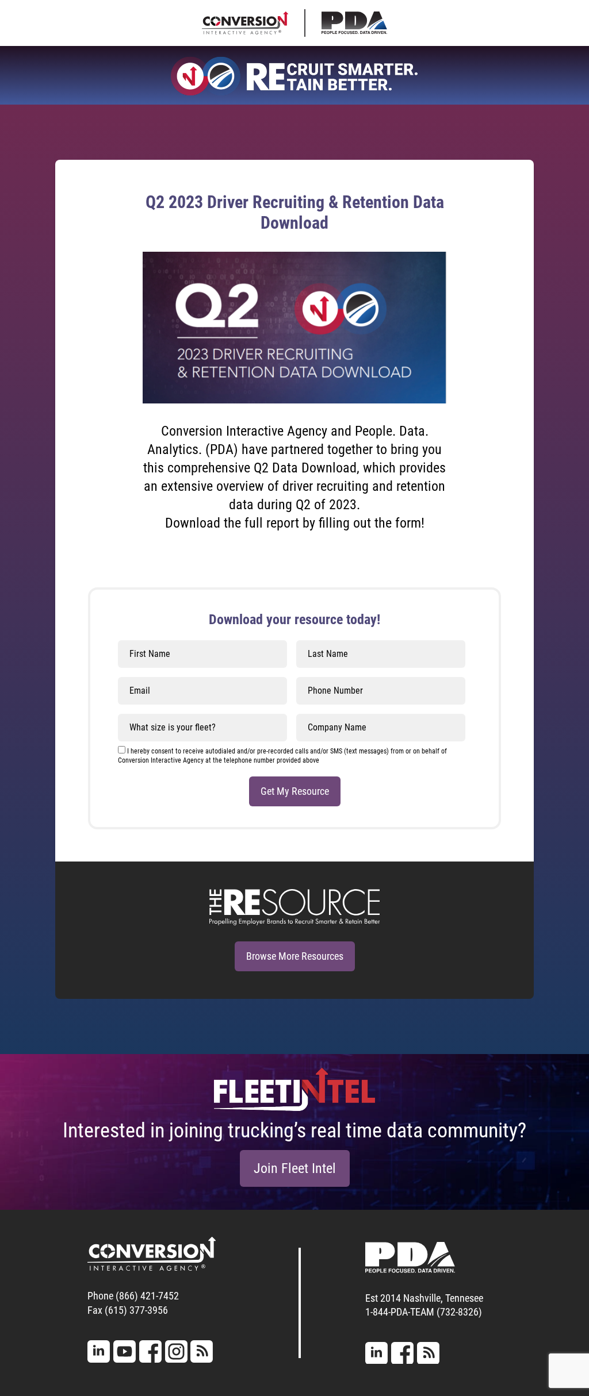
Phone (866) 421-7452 (133, 1296)
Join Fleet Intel (295, 1168)
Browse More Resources (294, 956)
